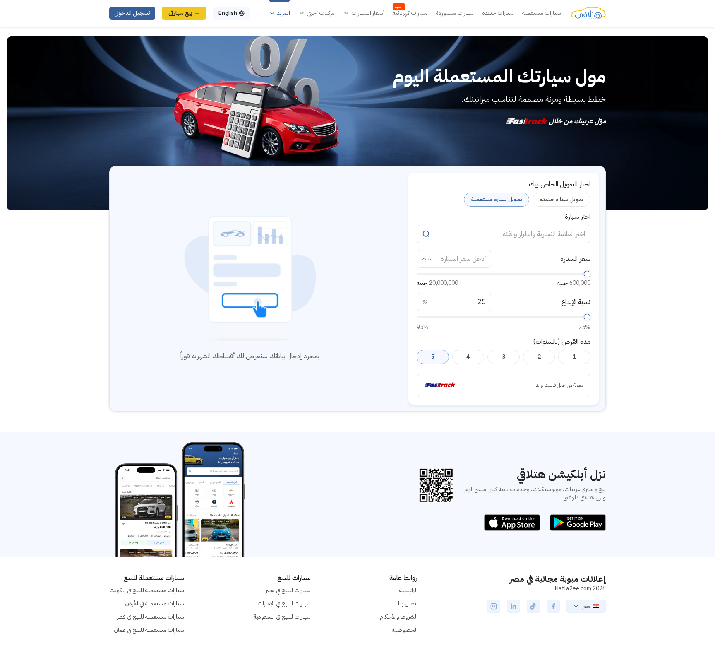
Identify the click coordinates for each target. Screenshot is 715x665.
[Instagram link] (493, 606)
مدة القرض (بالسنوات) (561, 341)
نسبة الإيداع (575, 302)
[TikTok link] (533, 606)
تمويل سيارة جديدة (561, 199)
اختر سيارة (577, 216)
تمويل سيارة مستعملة (496, 199)
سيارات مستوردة (455, 13)
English (227, 13)
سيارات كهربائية (410, 13)
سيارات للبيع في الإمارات (284, 603)
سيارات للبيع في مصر (288, 590)
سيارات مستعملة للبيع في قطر (150, 616)
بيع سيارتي (180, 13)
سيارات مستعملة (541, 13)
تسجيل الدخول (132, 13)
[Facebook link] (553, 606)
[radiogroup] (503, 200)
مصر (586, 606)
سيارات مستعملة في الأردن (154, 603)
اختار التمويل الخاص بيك (559, 184)
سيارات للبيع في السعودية (282, 616)
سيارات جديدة (498, 13)
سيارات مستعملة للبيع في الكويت (146, 590)
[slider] (587, 274)
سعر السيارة (575, 258)
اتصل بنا (407, 603)
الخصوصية (404, 630)
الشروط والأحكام (398, 616)
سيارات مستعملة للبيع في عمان (149, 630)
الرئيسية (408, 590)
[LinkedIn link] (513, 606)
